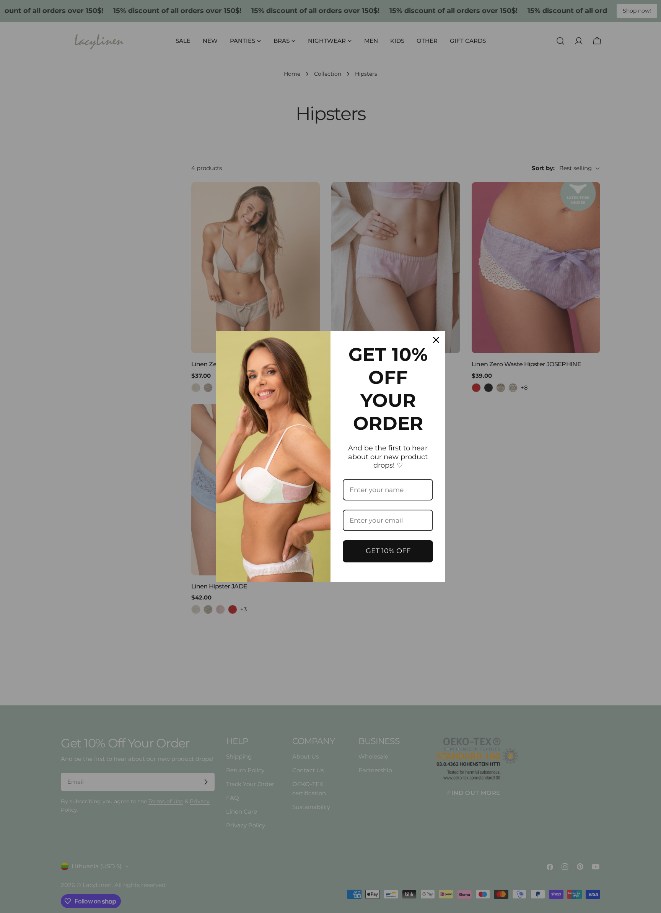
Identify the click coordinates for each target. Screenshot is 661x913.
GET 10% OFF (388, 551)
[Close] (436, 340)
